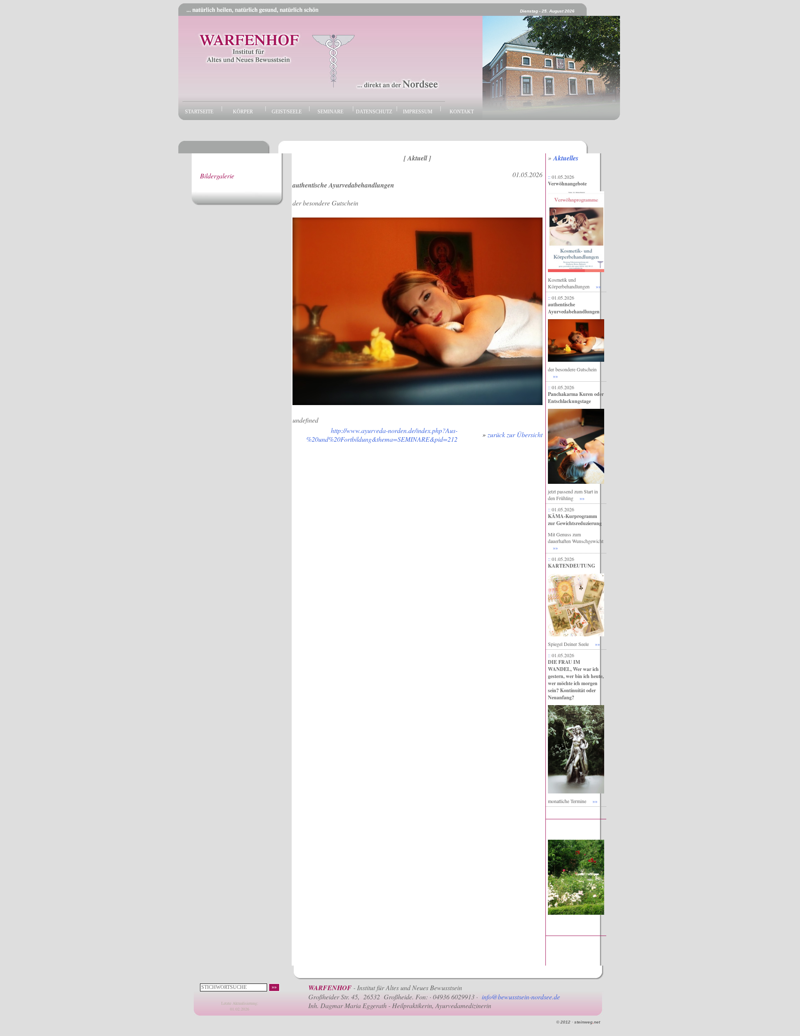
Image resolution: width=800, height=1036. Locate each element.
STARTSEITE (199, 112)
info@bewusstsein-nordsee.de (521, 996)
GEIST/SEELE (287, 112)
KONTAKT (462, 112)
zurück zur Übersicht (515, 434)
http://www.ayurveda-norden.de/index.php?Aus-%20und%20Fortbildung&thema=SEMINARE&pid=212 (382, 434)
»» (598, 286)
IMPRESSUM (417, 112)
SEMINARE (330, 112)
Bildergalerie (217, 175)
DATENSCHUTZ (374, 112)
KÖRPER (243, 112)
